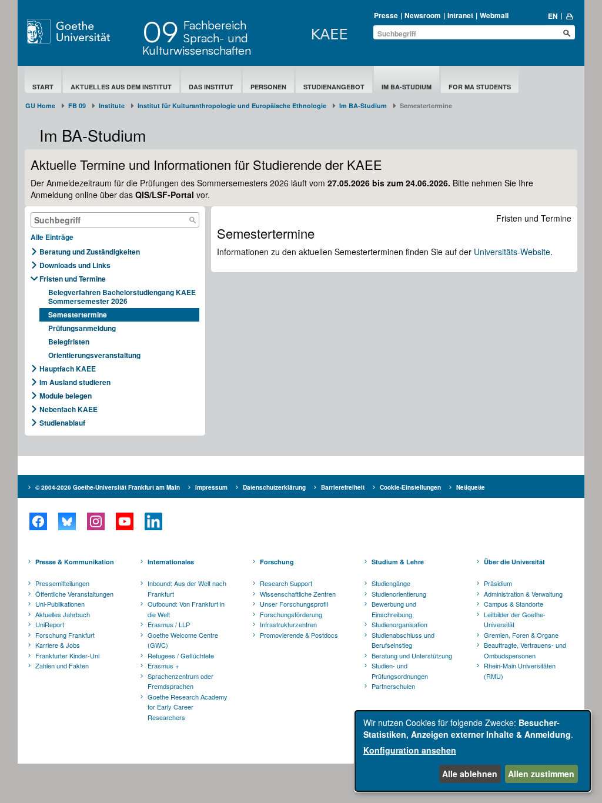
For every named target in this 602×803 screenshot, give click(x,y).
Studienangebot (333, 86)
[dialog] (472, 751)
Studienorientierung (399, 593)
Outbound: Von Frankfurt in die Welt (186, 609)
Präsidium (498, 583)
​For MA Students (480, 86)
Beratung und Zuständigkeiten (89, 251)
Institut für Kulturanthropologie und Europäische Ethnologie (232, 105)
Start (42, 86)
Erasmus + (163, 665)
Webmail (494, 15)
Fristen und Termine (72, 278)
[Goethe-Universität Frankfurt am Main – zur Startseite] (81, 31)
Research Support (286, 583)
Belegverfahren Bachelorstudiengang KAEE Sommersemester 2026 (122, 296)
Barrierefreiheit (342, 487)
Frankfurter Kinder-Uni (67, 655)
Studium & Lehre (398, 561)
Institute (112, 105)
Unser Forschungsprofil (294, 603)
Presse (386, 15)
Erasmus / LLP (169, 624)
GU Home (40, 105)
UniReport (49, 624)
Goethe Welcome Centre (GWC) (183, 640)
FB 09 (77, 105)
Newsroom (422, 15)
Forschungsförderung (291, 614)
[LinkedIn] (153, 521)
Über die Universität (514, 561)
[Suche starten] (566, 33)
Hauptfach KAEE (67, 368)
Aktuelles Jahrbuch (62, 614)
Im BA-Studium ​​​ (407, 86)
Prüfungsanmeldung (82, 328)
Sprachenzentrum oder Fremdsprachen (180, 681)
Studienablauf (62, 422)
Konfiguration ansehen (409, 750)
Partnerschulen (393, 686)
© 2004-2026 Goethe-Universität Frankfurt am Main (107, 487)
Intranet (460, 15)
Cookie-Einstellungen (410, 487)
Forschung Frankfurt (65, 635)
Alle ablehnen (469, 773)
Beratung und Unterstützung (412, 655)
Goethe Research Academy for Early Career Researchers (188, 707)
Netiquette (470, 487)
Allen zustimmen (541, 773)
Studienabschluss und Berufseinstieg (403, 640)
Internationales (171, 561)
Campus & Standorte (513, 603)
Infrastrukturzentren (288, 624)
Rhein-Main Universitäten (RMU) (520, 671)
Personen (268, 86)
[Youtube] (124, 521)
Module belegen (65, 395)
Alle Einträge (52, 237)
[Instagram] (95, 521)
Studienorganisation (399, 624)
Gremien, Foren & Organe (521, 635)
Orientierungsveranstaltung (94, 355)
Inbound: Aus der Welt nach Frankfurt (187, 588)
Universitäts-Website (512, 251)
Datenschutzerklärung (274, 487)
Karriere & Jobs (57, 645)
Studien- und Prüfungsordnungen (400, 671)
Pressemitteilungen (62, 583)
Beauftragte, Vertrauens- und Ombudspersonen (525, 650)
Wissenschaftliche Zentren (298, 593)
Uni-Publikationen (60, 603)
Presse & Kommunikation (74, 561)
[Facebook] (38, 521)
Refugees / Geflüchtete (181, 655)
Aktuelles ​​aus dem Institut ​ (121, 86)
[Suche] (193, 220)
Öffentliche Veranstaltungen (74, 593)
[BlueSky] (66, 521)
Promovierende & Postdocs (299, 635)
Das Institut (211, 86)
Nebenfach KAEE (68, 409)
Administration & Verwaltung (523, 593)
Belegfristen (68, 341)
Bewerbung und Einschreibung (394, 609)
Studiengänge (391, 583)
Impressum (211, 487)
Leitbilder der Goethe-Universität (515, 620)
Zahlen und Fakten (62, 665)
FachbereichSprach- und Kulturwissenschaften (196, 38)
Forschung (277, 561)
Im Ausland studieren (75, 382)
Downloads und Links (75, 265)
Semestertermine (77, 314)
